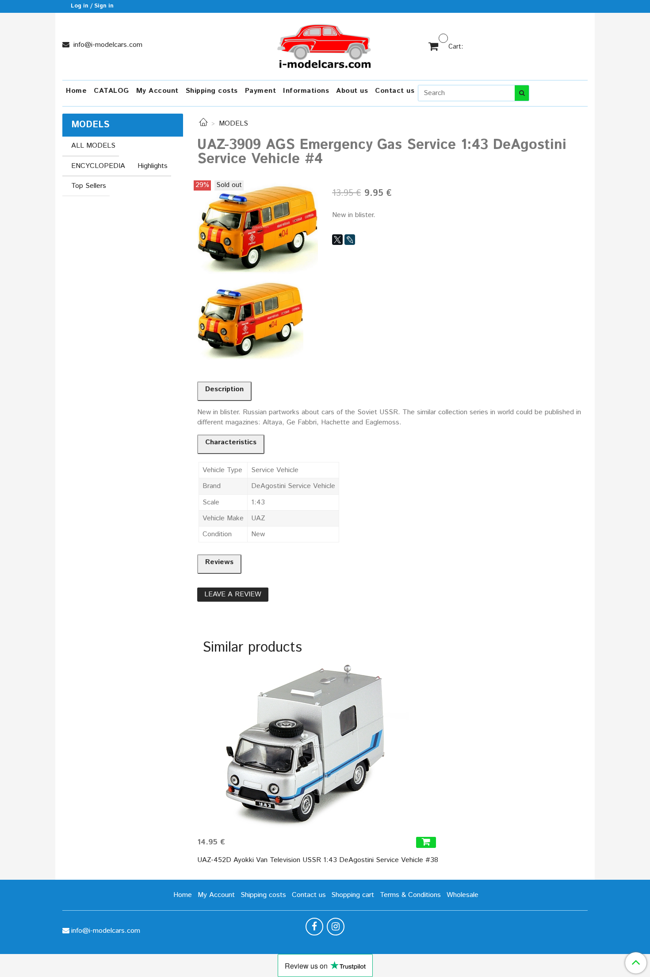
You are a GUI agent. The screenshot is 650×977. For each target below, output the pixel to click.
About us (352, 91)
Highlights (153, 166)
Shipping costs (212, 91)
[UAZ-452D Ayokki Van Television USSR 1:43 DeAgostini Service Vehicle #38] (317, 746)
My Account (157, 91)
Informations (306, 91)
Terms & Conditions (410, 895)
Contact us (394, 91)
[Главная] (203, 123)
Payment (260, 91)
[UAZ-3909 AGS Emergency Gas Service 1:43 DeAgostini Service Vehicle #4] (257, 227)
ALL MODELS (93, 146)
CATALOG (111, 91)
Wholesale (462, 895)
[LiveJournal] (349, 239)
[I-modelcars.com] (325, 44)
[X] (337, 239)
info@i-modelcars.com (106, 45)
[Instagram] (335, 926)
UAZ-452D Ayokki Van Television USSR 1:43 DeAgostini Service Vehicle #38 (317, 860)
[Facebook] (314, 926)
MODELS (233, 123)
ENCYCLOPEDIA (98, 166)
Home (76, 91)
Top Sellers (88, 186)
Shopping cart (352, 895)
